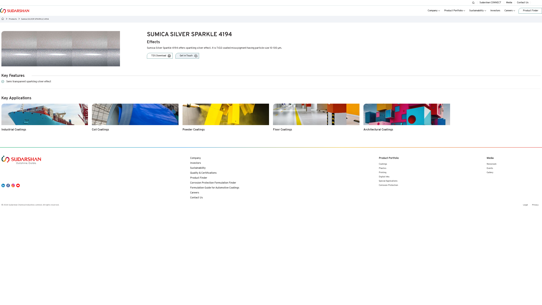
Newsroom (491, 164)
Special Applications (388, 181)
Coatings (383, 164)
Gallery (490, 172)
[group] (44, 119)
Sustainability (476, 10)
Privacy (535, 205)
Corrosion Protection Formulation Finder (213, 183)
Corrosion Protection (388, 185)
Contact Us (522, 2)
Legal (525, 205)
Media (509, 2)
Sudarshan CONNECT (490, 2)
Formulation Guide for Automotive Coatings (214, 187)
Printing (382, 172)
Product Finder (198, 178)
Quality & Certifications (203, 173)
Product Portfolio (453, 10)
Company (433, 10)
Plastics (382, 168)
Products (13, 19)
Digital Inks (384, 177)
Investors (495, 10)
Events (490, 168)
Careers (508, 10)
